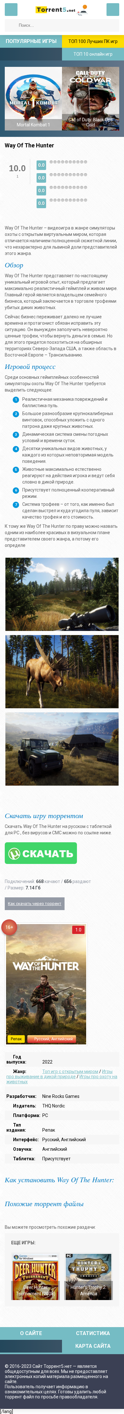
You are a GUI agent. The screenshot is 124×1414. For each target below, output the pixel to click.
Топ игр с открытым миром (70, 1071)
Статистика (93, 1333)
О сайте (31, 1333)
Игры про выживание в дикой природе (59, 1074)
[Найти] (11, 25)
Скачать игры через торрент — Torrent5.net (62, 9)
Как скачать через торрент (34, 903)
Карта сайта (93, 1346)
